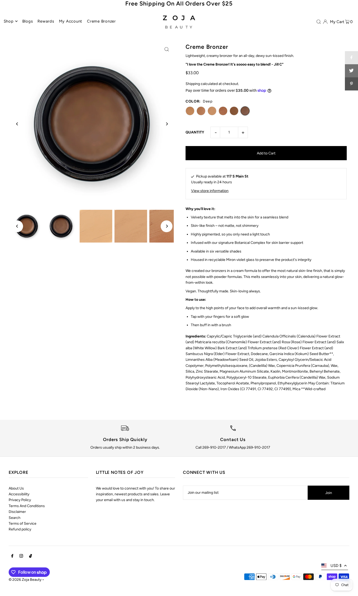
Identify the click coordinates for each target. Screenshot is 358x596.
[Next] (166, 124)
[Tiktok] (30, 557)
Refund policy (20, 529)
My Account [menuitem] (71, 21)
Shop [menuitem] (9, 21)
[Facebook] (12, 557)
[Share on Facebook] (351, 57)
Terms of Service (22, 523)
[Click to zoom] (166, 49)
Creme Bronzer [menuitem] (101, 21)
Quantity (195, 132)
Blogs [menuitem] (27, 21)
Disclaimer (17, 511)
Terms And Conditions (27, 506)
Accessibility (19, 494)
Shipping (193, 84)
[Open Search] (318, 21)
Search (14, 518)
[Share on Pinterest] (351, 83)
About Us (16, 488)
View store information (210, 191)
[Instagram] (21, 557)
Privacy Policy (20, 500)
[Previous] (17, 124)
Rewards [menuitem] (45, 21)
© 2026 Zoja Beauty (25, 579)
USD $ (335, 565)
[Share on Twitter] (351, 70)
